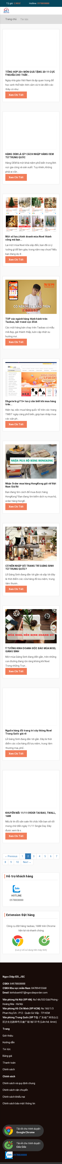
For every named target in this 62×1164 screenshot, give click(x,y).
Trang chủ (11, 19)
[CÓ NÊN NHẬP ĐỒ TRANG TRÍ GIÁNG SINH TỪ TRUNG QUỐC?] (31, 544)
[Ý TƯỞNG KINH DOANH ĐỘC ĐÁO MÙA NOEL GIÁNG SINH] (31, 626)
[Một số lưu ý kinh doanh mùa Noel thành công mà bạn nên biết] (31, 214)
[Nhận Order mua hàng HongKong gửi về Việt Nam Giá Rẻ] (31, 461)
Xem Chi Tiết (16, 95)
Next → (27, 862)
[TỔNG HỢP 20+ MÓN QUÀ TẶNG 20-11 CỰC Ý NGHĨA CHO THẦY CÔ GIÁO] (31, 50)
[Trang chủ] (6, 10)
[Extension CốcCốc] (44, 940)
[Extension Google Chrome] (17, 940)
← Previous (11, 856)
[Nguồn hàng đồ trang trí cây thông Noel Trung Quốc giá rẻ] (31, 708)
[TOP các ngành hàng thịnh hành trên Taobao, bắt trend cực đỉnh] (31, 297)
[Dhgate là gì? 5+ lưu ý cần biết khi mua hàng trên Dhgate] (31, 379)
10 (17, 862)
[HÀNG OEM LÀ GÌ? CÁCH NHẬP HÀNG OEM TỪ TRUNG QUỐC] (31, 132)
